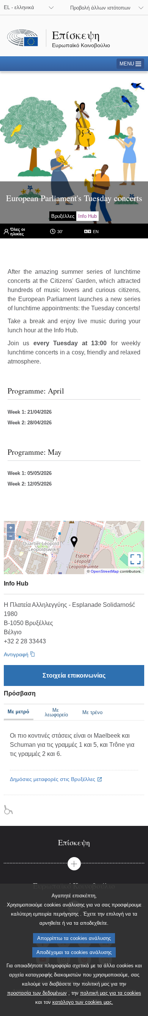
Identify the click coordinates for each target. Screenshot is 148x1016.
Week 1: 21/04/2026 (30, 412)
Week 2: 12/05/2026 (30, 484)
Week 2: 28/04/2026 (30, 422)
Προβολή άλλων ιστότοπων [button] (100, 8)
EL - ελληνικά (19, 7)
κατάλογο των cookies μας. (82, 1002)
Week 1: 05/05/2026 (30, 473)
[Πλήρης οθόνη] (135, 559)
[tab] (74, 842)
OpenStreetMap (105, 571)
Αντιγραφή (16, 654)
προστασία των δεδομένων (37, 993)
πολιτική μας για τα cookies (110, 993)
